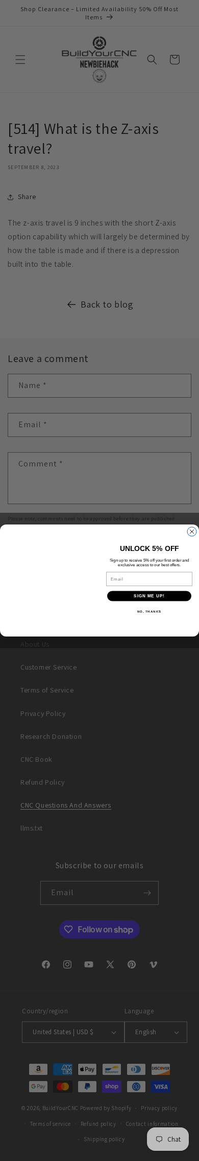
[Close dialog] (191, 531)
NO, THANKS (149, 611)
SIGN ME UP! (149, 596)
